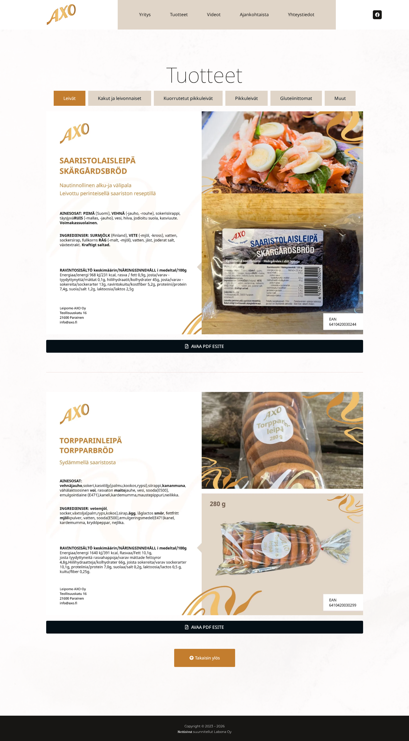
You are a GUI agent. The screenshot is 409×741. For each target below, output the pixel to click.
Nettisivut (185, 732)
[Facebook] (377, 14)
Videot (214, 14)
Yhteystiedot (301, 14)
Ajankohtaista (254, 14)
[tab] (69, 98)
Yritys (145, 14)
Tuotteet (179, 14)
